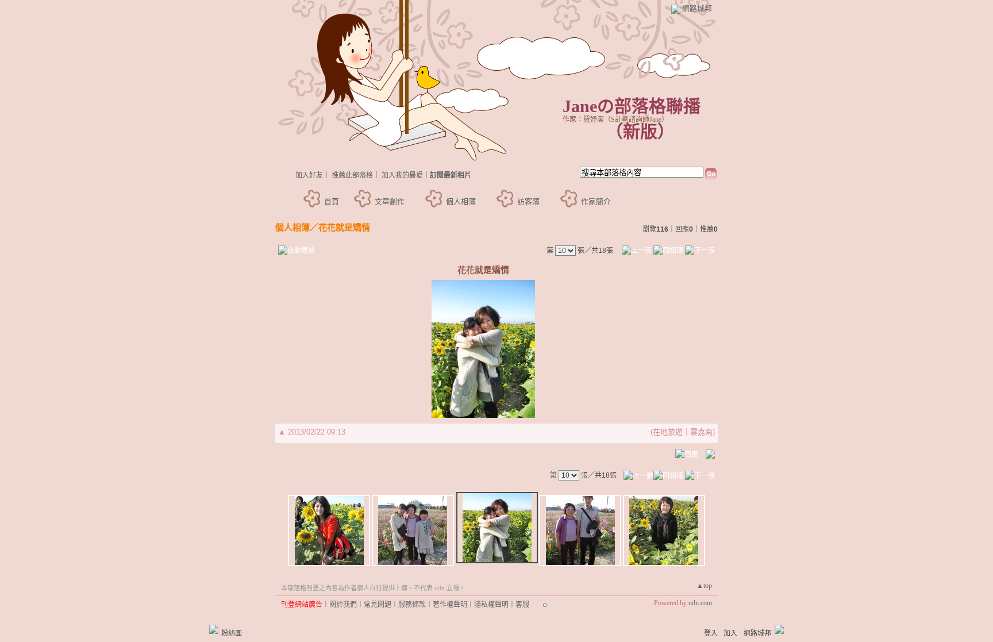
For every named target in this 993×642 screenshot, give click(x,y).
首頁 (331, 201)
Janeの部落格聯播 (632, 106)
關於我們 (343, 605)
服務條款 (412, 605)
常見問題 (377, 605)
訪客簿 (528, 201)
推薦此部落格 (352, 175)
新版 (640, 131)
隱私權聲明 (491, 605)
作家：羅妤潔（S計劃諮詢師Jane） (615, 120)
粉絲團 (231, 633)
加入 (730, 633)
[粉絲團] (213, 629)
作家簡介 (596, 201)
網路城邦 (697, 8)
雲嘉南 (701, 432)
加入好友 (309, 175)
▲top (704, 586)
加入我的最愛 (402, 175)
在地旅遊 (668, 432)
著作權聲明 (450, 605)
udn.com (700, 603)
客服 (522, 605)
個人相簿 (461, 201)
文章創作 (390, 201)
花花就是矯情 (344, 227)
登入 (711, 633)
